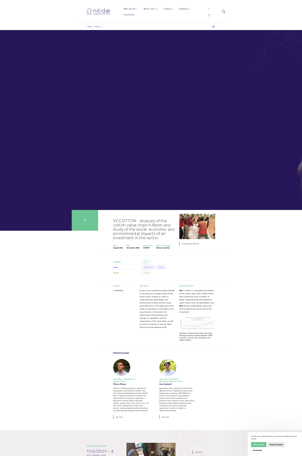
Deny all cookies (276, 444)
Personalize (257, 450)
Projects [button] (167, 8)
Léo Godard (165, 384)
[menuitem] (131, 9)
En (209, 14)
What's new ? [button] (150, 8)
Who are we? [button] (130, 8)
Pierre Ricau (119, 384)
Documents (129, 14)
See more (119, 417)
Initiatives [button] (183, 8)
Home (89, 26)
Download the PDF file (190, 243)
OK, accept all (258, 444)
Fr (209, 9)
